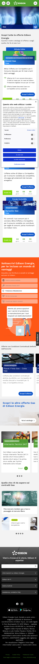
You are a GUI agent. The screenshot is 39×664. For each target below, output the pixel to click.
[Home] (3, 3)
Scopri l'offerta (25, 393)
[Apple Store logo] (13, 610)
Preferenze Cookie (28, 654)
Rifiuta (19, 150)
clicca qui (21, 117)
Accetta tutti (19, 154)
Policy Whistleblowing (29, 657)
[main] (19, 332)
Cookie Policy (16, 654)
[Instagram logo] (21, 604)
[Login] (8, 3)
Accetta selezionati (19, 159)
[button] (17, 476)
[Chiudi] (36, 102)
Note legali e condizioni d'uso (11, 657)
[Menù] (35, 3)
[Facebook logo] (17, 604)
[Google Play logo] (25, 610)
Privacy (8, 654)
